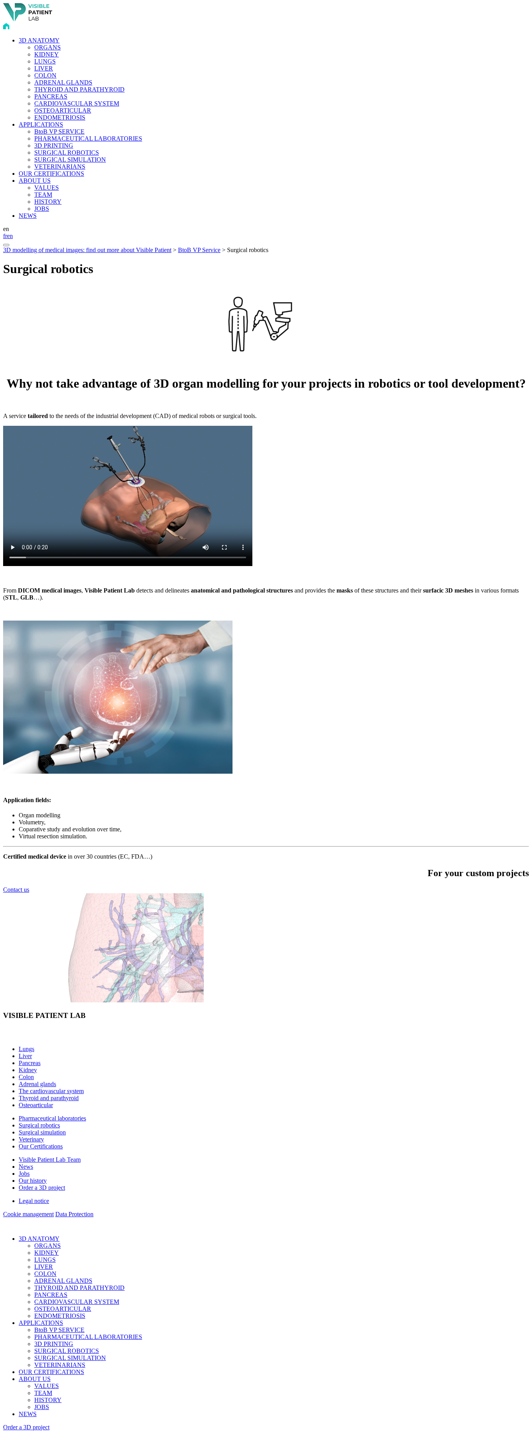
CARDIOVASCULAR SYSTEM (76, 103)
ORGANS (47, 47)
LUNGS (45, 61)
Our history (33, 1180)
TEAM (43, 194)
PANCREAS (50, 96)
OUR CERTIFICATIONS (51, 173)
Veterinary (31, 1139)
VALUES (46, 187)
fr (5, 236)
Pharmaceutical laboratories (52, 1118)
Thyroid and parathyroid (49, 1098)
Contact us (16, 889)
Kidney (28, 1070)
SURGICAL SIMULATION (70, 159)
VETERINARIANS (59, 166)
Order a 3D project (42, 1187)
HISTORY (48, 201)
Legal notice (34, 1201)
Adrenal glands (37, 1084)
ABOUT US (35, 180)
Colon (26, 1077)
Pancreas (30, 1063)
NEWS (28, 215)
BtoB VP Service (199, 250)
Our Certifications (41, 1146)
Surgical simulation (42, 1132)
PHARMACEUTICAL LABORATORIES (88, 138)
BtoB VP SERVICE (59, 131)
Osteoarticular (36, 1105)
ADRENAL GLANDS (63, 82)
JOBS (41, 208)
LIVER (43, 68)
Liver (25, 1056)
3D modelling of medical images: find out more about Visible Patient (87, 250)
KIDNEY (46, 54)
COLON (45, 75)
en (10, 236)
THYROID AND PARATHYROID (79, 89)
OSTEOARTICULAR (62, 110)
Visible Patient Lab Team (50, 1159)
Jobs (24, 1173)
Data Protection (74, 1214)
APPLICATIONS (41, 124)
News (26, 1166)
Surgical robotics (39, 1125)
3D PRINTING (53, 145)
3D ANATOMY (39, 40)
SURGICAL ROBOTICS (66, 152)
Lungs (26, 1049)
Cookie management (28, 1214)
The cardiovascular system (51, 1091)
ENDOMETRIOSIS (59, 117)
